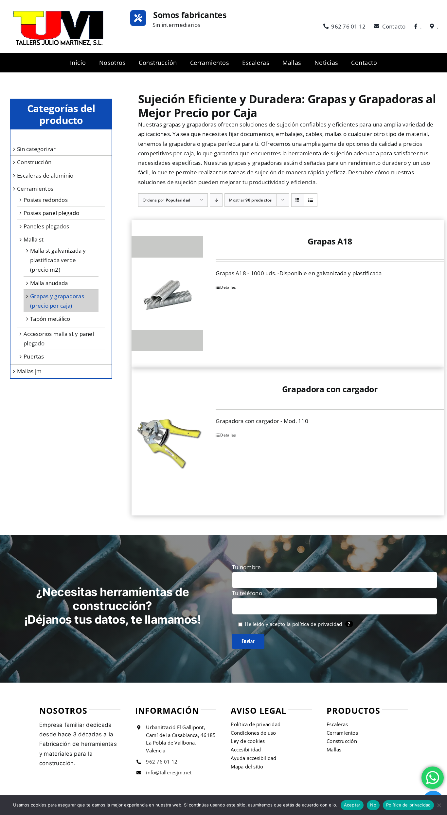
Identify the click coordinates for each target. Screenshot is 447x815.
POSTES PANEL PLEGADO (51, 213)
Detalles (228, 287)
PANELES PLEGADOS (46, 226)
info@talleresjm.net (168, 772)
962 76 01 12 (161, 761)
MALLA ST (34, 239)
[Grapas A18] (167, 293)
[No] (439, 805)
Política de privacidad (408, 804)
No (373, 804)
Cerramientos (35, 188)
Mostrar (250, 200)
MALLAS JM (29, 371)
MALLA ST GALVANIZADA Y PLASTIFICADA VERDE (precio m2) (58, 260)
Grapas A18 (330, 241)
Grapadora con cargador (330, 389)
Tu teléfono (247, 593)
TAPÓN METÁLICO (50, 318)
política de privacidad (317, 624)
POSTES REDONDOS (46, 200)
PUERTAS (34, 356)
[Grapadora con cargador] (167, 441)
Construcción (34, 162)
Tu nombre (246, 567)
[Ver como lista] (310, 200)
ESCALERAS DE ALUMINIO (45, 175)
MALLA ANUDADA (49, 283)
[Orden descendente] (216, 200)
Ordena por (167, 200)
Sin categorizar (36, 149)
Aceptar (352, 804)
